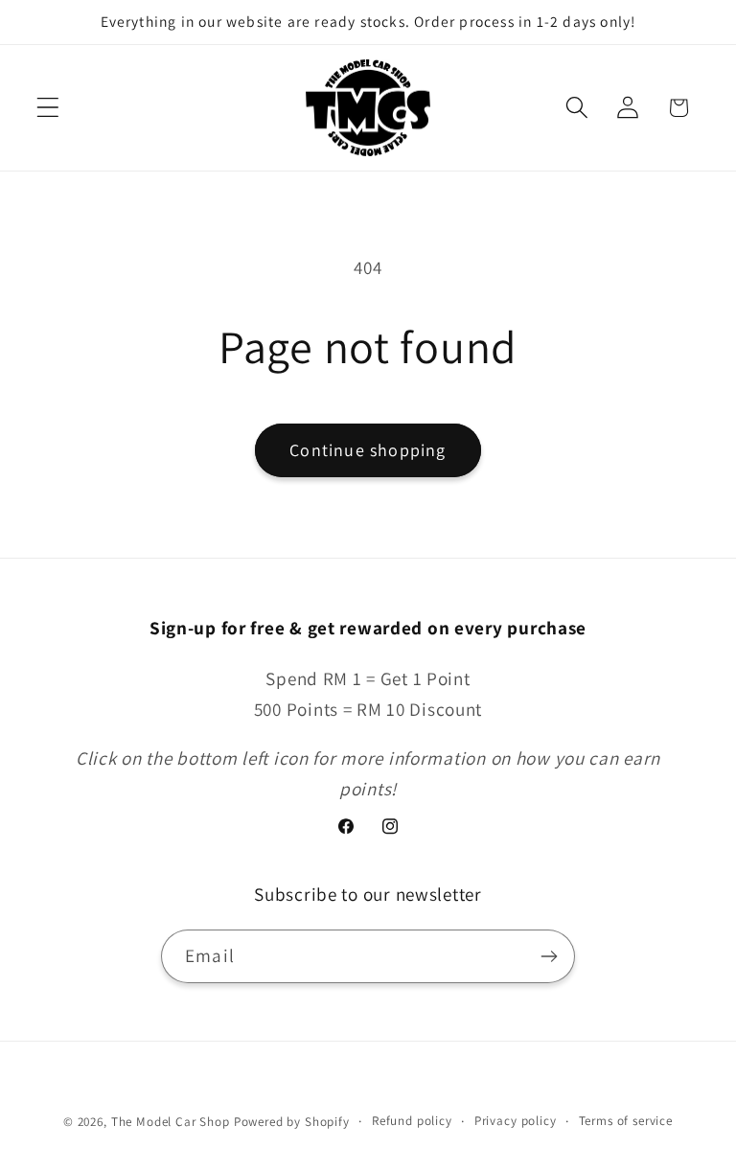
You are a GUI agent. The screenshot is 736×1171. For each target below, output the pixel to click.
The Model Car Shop (170, 1122)
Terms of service (626, 1121)
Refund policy (412, 1121)
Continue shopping (367, 450)
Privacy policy (515, 1121)
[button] (48, 107)
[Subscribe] (548, 956)
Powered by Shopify (292, 1122)
